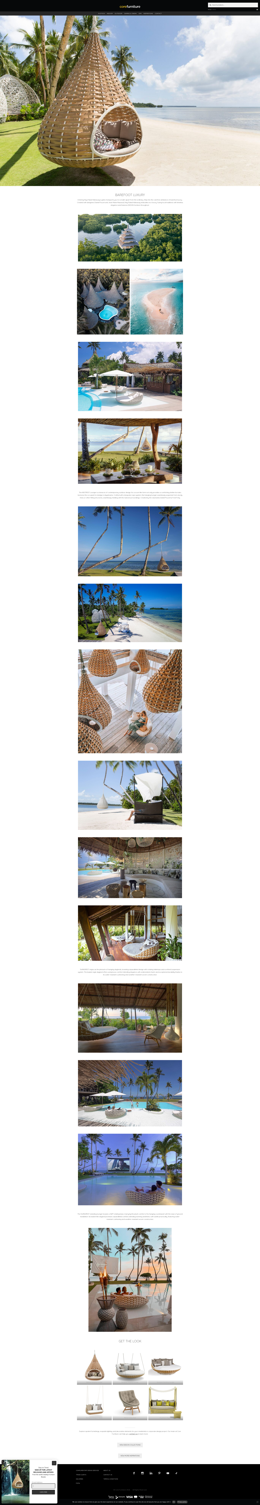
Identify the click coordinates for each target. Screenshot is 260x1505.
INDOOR (110, 13)
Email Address (37, 1482)
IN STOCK (101, 13)
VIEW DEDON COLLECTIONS (130, 1445)
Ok (174, 1502)
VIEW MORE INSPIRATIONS (130, 1456)
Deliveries (79, 1479)
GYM (140, 13)
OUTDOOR (118, 13)
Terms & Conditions (110, 1479)
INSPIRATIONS (148, 13)
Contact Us (107, 1474)
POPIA (78, 1483)
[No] (257, 1502)
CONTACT (158, 13)
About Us (106, 1470)
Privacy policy (182, 1502)
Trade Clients (81, 1474)
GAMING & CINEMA (130, 13)
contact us (133, 1434)
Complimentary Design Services (87, 1470)
